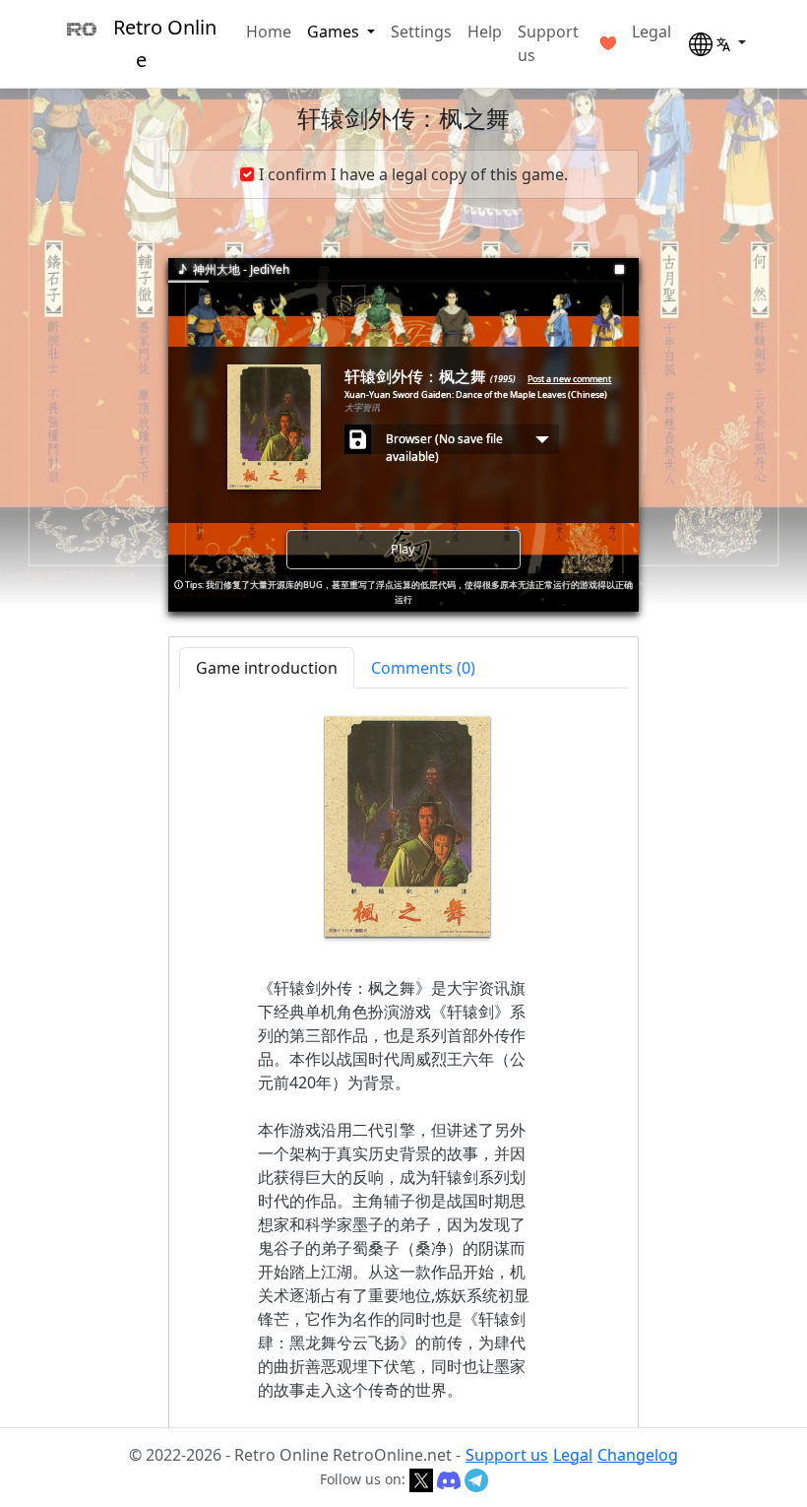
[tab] (423, 667)
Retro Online (165, 43)
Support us (548, 43)
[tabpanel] (403, 1058)
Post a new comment (569, 378)
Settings (421, 31)
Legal (651, 31)
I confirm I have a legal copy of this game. (413, 174)
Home (268, 31)
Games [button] (335, 31)
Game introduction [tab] (267, 668)
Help (484, 31)
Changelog (637, 1455)
